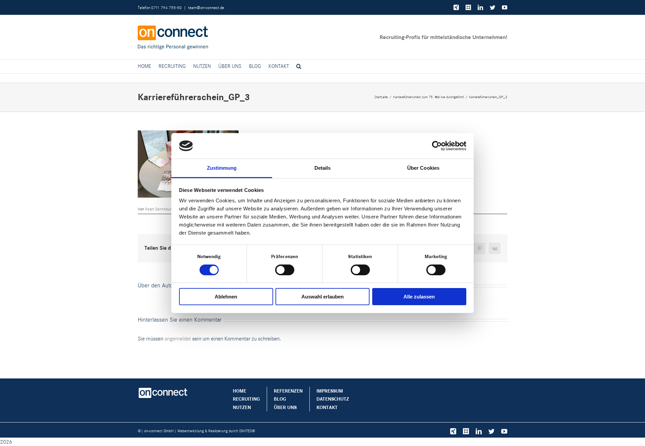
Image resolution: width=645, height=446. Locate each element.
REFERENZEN (288, 391)
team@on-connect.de (206, 7)
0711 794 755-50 (166, 7)
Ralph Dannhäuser (160, 209)
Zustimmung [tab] (222, 168)
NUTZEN (242, 407)
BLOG (280, 399)
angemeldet (178, 338)
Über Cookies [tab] (423, 168)
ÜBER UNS (285, 407)
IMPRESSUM (329, 391)
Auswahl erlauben (322, 296)
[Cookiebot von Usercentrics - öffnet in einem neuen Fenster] (436, 146)
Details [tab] (322, 168)
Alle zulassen (419, 296)
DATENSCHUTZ (332, 399)
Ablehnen (226, 296)
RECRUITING (246, 399)
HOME (239, 391)
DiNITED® (247, 431)
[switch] (284, 270)
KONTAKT (327, 407)
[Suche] (298, 66)
